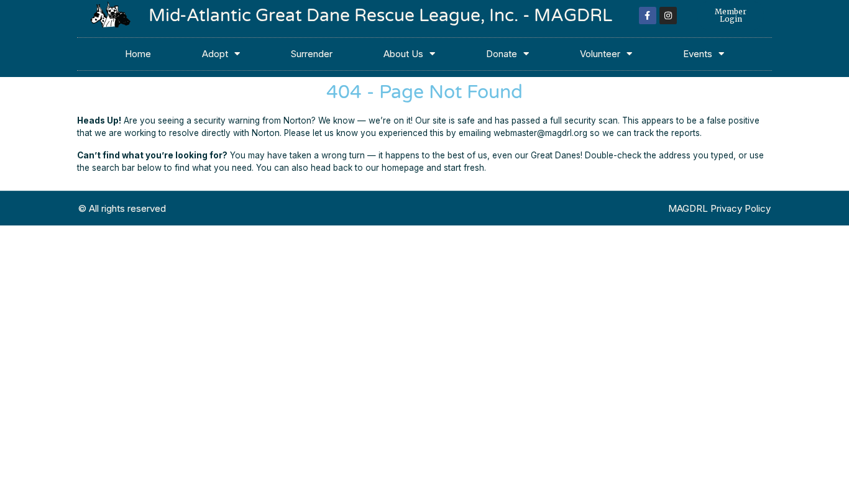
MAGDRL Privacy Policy (719, 208)
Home (138, 54)
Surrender (312, 54)
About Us (403, 54)
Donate (501, 54)
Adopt (215, 54)
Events (697, 54)
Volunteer (600, 54)
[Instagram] (668, 15)
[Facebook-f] (647, 15)
